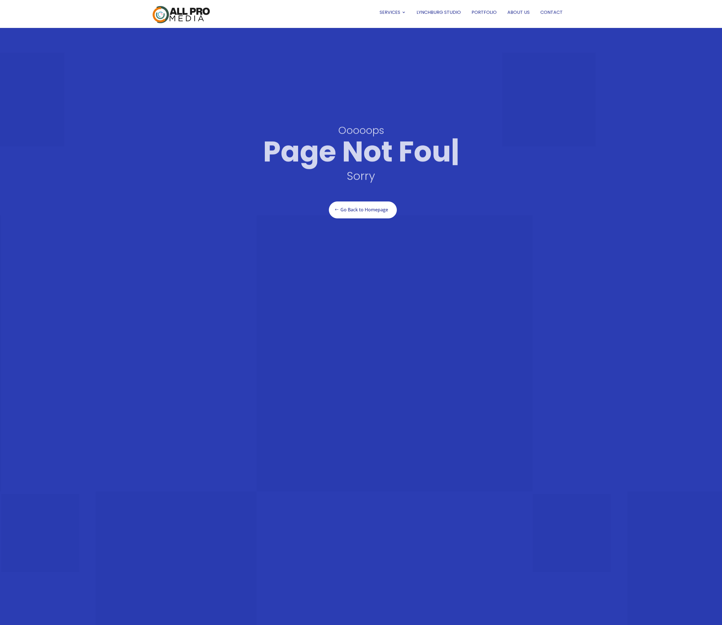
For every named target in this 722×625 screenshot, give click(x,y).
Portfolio (484, 12)
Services (390, 12)
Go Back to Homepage (364, 210)
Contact (551, 12)
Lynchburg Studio (439, 12)
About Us (518, 12)
